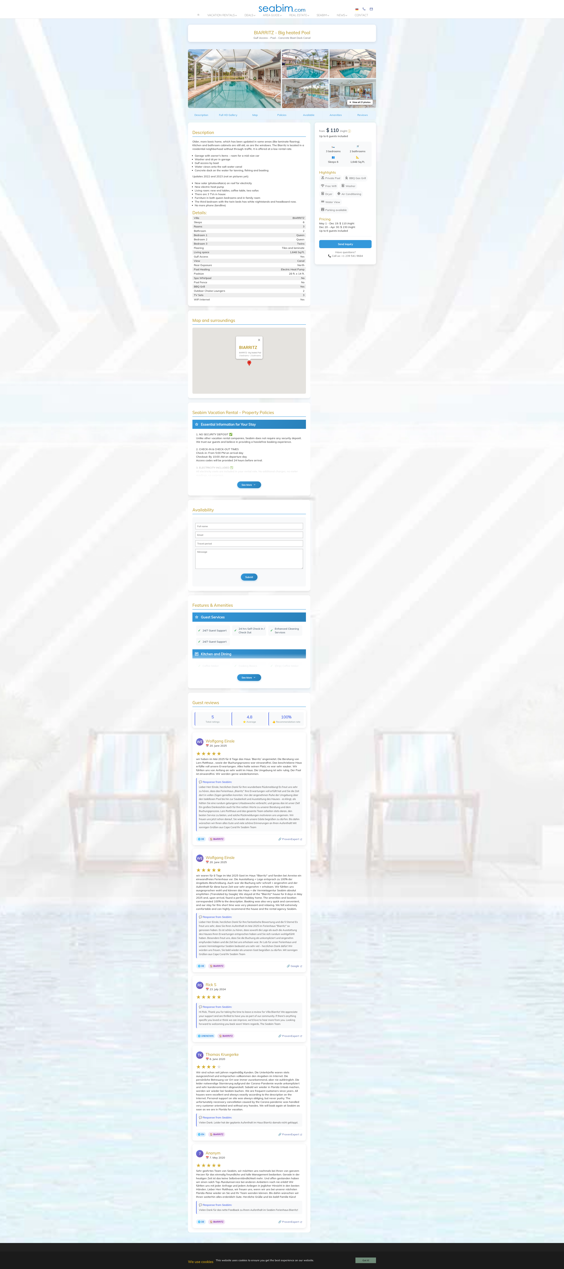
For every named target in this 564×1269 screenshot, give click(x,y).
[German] (356, 9)
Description (201, 115)
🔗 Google (293, 966)
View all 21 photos (361, 102)
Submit (249, 577)
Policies (281, 115)
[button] (249, 363)
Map (255, 115)
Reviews (362, 115)
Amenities (336, 115)
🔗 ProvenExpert (289, 839)
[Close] (259, 339)
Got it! (365, 1260)
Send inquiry (345, 244)
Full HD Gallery (228, 115)
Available (308, 115)
